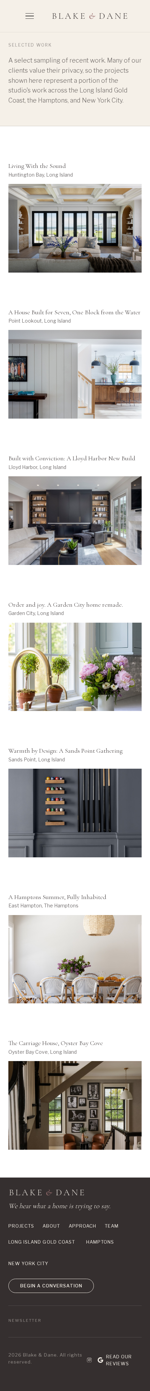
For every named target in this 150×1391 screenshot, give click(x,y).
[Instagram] (89, 1360)
